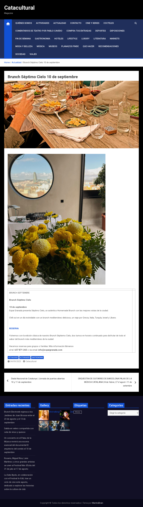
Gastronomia (42, 38)
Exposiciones (117, 31)
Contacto (75, 23)
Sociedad (20, 54)
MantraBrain (97, 503)
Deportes (100, 31)
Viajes (33, 54)
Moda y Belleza (24, 46)
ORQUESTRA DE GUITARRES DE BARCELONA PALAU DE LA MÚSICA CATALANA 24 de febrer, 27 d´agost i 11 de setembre (105, 382)
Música (41, 46)
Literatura (100, 38)
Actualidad (59, 23)
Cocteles (108, 23)
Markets (114, 38)
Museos (53, 46)
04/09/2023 (15, 361)
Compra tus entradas (78, 31)
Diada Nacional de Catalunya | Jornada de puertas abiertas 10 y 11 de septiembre (38, 380)
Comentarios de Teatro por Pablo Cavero (38, 31)
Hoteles (58, 38)
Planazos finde (70, 46)
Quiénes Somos (23, 23)
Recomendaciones (108, 46)
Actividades (42, 23)
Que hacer (88, 46)
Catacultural (19, 7)
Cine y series (92, 23)
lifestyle (72, 38)
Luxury (85, 38)
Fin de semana (23, 38)
